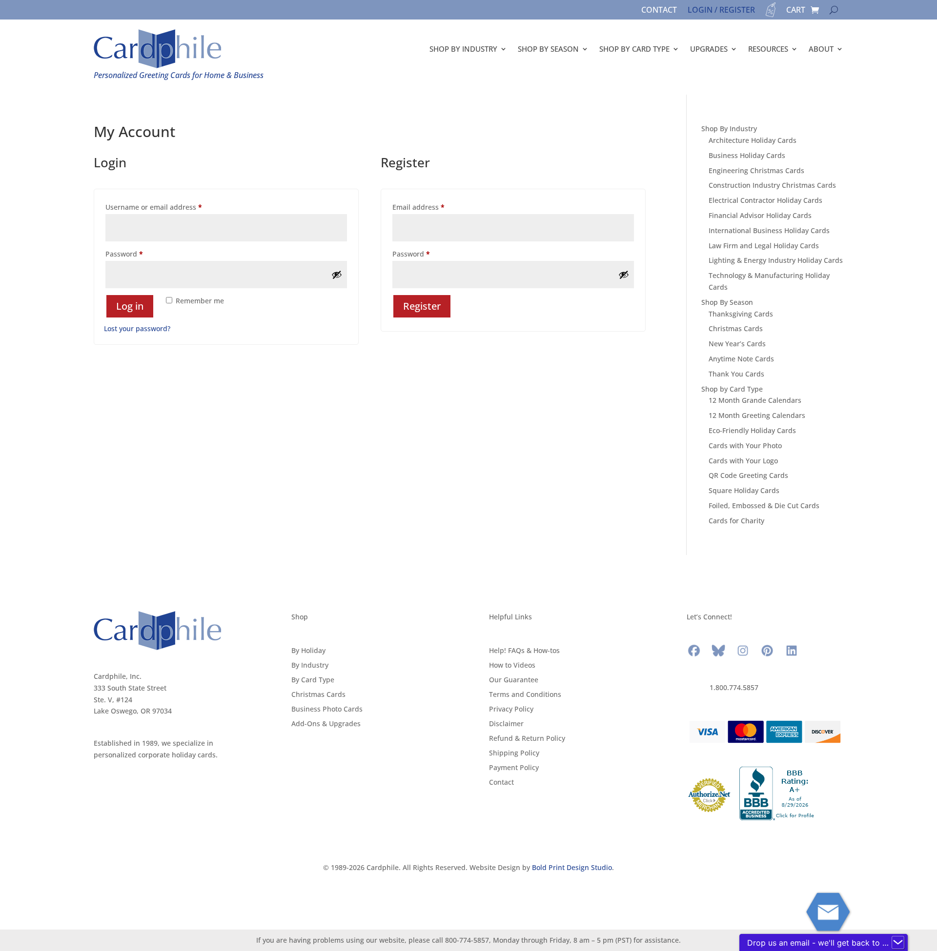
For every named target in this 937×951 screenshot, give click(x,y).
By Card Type (312, 680)
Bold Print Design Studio (572, 867)
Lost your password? (137, 328)
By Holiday (308, 651)
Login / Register (721, 10)
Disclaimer (506, 724)
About (821, 49)
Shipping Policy (514, 753)
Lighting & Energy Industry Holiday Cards (776, 260)
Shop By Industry (463, 49)
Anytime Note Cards (741, 358)
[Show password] (336, 274)
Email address (433, 207)
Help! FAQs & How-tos (524, 651)
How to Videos (512, 666)
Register (422, 306)
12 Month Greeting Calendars (757, 415)
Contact (659, 10)
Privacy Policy (511, 709)
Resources (768, 49)
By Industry (309, 666)
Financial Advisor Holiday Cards (760, 215)
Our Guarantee (513, 680)
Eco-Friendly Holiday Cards (752, 430)
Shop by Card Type (634, 49)
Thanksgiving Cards (741, 313)
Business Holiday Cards (747, 155)
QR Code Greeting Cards (748, 475)
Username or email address (168, 207)
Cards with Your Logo (743, 460)
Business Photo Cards (327, 709)
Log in (129, 306)
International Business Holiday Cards (769, 230)
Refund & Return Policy (527, 739)
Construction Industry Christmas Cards (772, 185)
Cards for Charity (736, 520)
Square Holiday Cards (744, 490)
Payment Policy (514, 768)
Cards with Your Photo (745, 445)
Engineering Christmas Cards (756, 170)
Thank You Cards (736, 373)
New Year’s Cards (737, 343)
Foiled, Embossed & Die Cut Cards (764, 505)
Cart (795, 10)
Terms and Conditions (525, 695)
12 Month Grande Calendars (755, 400)
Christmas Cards (736, 328)
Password (139, 253)
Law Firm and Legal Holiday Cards (764, 245)
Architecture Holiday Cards (752, 140)
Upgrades (709, 49)
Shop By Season (548, 49)
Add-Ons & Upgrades (326, 724)
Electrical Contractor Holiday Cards (765, 200)
